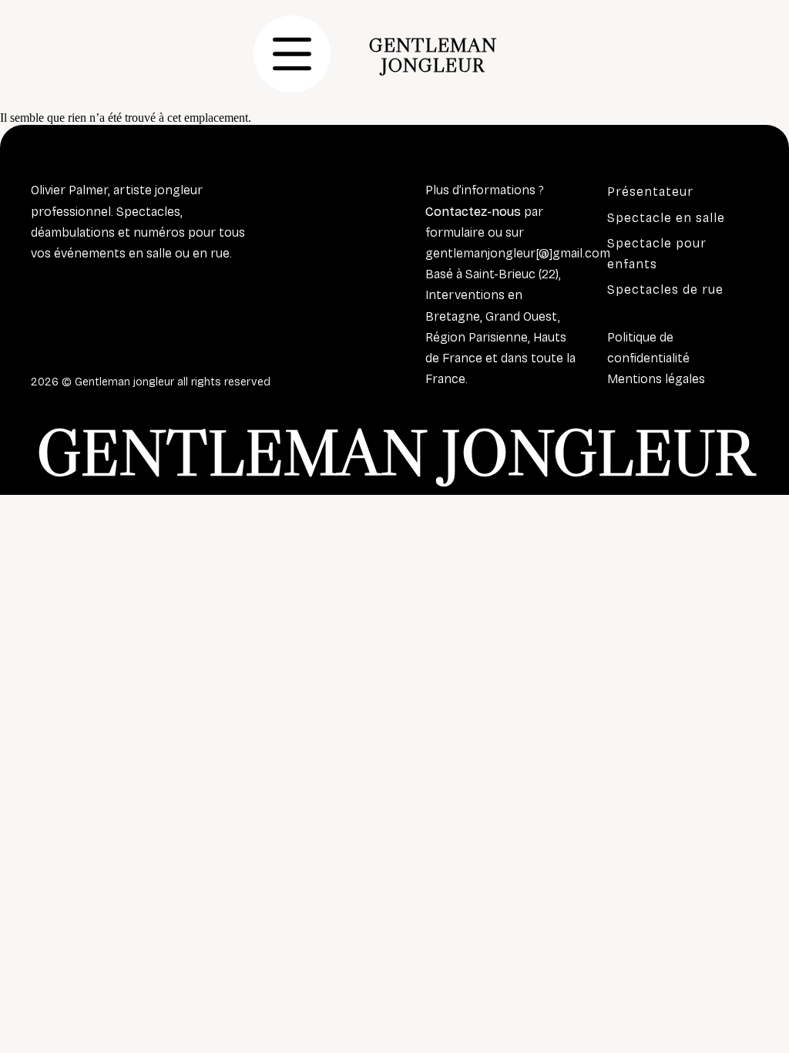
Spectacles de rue (665, 289)
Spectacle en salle (666, 217)
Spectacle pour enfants (657, 253)
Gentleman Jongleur (433, 54)
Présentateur (650, 191)
